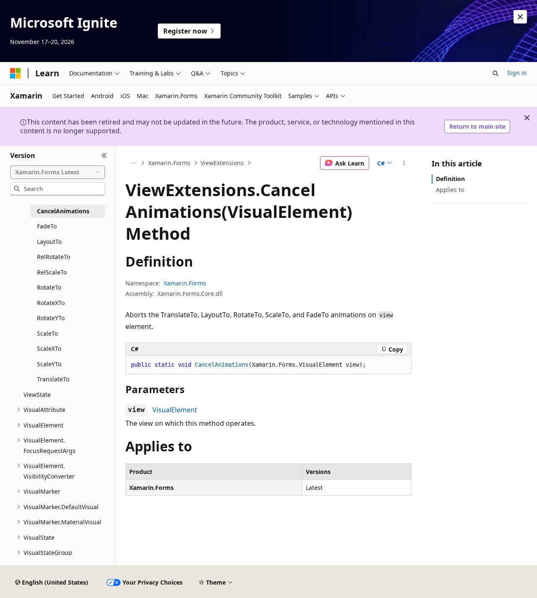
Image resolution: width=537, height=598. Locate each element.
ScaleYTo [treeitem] (49, 364)
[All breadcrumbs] (132, 163)
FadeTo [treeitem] (47, 226)
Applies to (450, 190)
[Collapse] (104, 156)
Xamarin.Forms (169, 163)
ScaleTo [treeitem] (47, 333)
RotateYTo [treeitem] (51, 318)
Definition (450, 179)
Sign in (517, 73)
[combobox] (57, 172)
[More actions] (404, 163)
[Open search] (495, 73)
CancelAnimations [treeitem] (63, 211)
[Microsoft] (15, 73)
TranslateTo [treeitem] (53, 379)
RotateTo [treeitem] (49, 287)
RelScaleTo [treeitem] (52, 272)
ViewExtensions (222, 163)
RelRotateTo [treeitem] (53, 257)
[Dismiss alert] (520, 16)
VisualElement (174, 409)
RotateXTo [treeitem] (51, 303)
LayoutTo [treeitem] (49, 242)
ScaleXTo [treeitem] (49, 348)
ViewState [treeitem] (37, 395)
